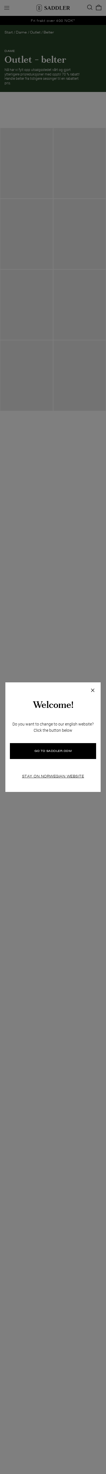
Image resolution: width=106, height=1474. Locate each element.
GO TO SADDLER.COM (53, 751)
